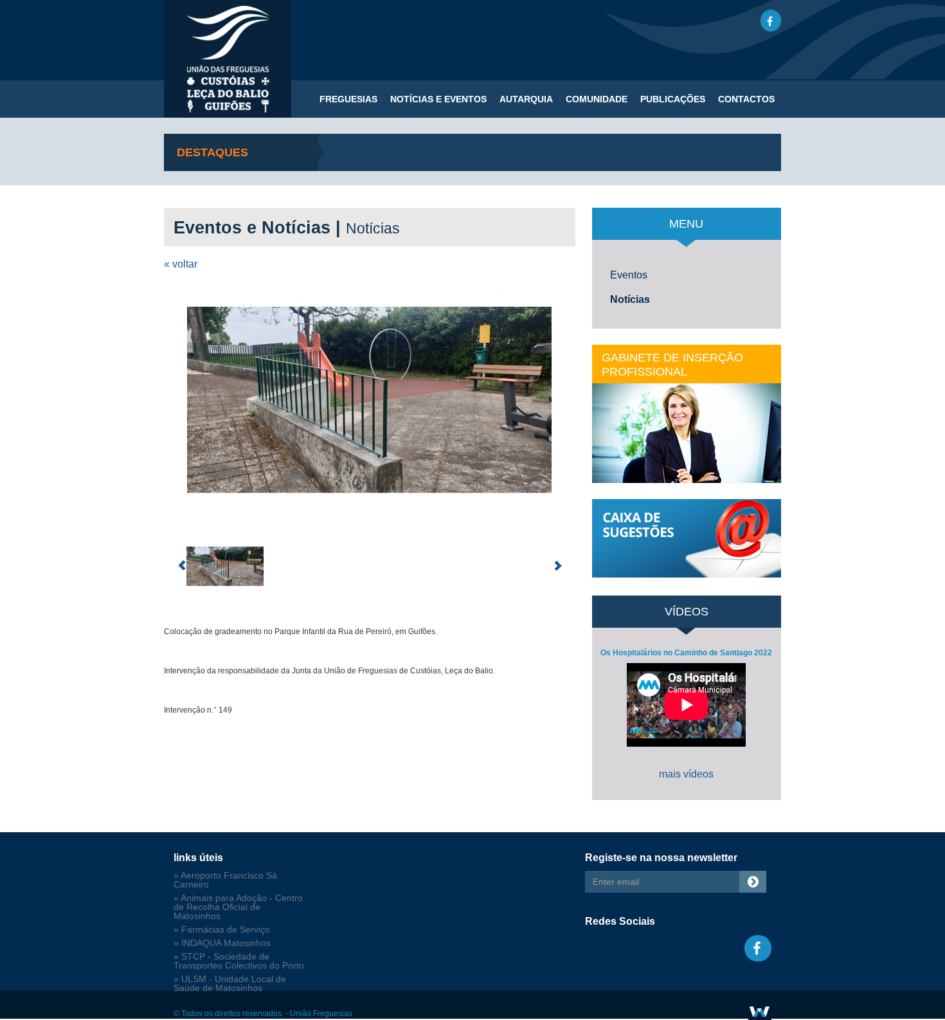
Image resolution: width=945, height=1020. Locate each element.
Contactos (746, 99)
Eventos (628, 274)
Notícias (630, 299)
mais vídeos (686, 774)
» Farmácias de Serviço (222, 929)
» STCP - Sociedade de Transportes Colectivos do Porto (239, 961)
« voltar (180, 264)
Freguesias (348, 99)
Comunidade (596, 99)
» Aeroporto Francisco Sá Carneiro (225, 880)
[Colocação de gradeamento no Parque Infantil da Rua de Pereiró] (369, 406)
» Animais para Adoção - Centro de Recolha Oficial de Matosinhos (238, 907)
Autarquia (526, 99)
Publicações (672, 99)
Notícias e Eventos (438, 99)
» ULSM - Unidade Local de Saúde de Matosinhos (230, 983)
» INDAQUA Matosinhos (222, 943)
